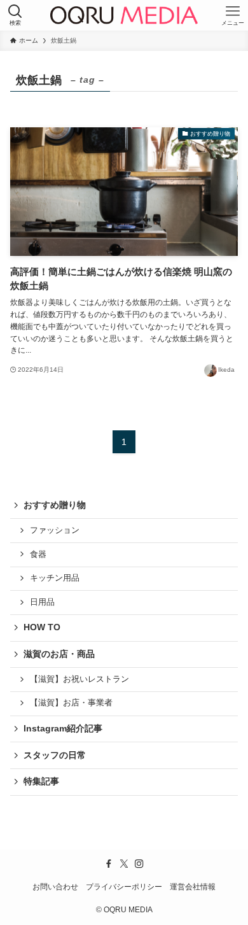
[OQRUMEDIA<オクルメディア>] (123, 15)
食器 (38, 554)
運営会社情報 (193, 886)
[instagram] (139, 864)
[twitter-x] (124, 864)
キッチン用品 (54, 578)
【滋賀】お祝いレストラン (79, 679)
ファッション (54, 530)
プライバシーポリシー (124, 886)
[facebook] (108, 864)
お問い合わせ (55, 886)
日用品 (42, 602)
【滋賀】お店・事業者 (71, 702)
